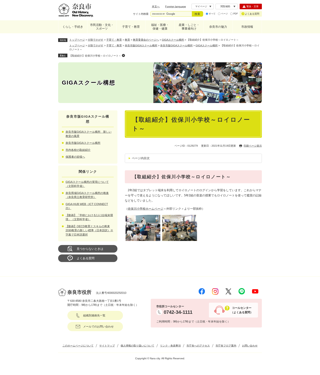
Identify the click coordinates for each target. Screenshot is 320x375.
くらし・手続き (72, 26)
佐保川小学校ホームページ (145, 208)
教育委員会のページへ (146, 39)
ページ (224, 13)
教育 (127, 39)
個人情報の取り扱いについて (137, 345)
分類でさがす (95, 39)
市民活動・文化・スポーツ (102, 26)
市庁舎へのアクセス (198, 345)
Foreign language (175, 6)
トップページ (77, 39)
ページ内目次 (141, 158)
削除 (123, 55)
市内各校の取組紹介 (78, 149)
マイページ (201, 6)
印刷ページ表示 (253, 145)
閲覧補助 (225, 6)
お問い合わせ (250, 345)
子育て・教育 (131, 26)
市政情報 (247, 26)
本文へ (156, 6)
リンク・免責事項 (170, 345)
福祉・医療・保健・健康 (160, 26)
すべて (212, 13)
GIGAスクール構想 (173, 39)
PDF (235, 13)
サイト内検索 (141, 13)
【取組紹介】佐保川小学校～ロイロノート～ (95, 55)
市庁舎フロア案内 (226, 345)
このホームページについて (78, 345)
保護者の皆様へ (75, 156)
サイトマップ (107, 345)
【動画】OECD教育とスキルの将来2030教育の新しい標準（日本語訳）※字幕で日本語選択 (89, 230)
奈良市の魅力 (218, 26)
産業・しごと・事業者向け (189, 26)
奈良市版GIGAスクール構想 (141, 45)
